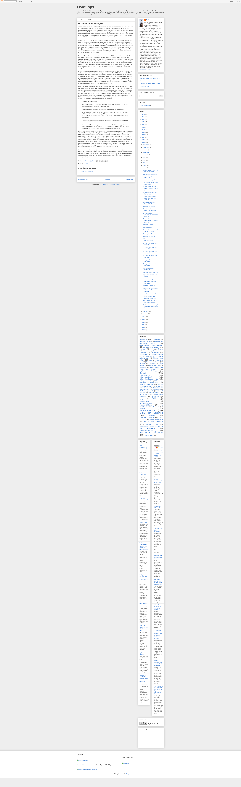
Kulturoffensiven (145, 375)
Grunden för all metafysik (150, 272)
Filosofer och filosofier (153, 361)
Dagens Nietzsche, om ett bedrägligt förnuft (150, 170)
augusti (145, 155)
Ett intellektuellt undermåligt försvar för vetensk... (150, 214)
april (144, 165)
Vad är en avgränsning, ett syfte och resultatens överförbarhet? (144, 546)
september (146, 152)
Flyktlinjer (85, 7)
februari (145, 311)
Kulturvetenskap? (146, 377)
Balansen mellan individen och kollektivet (150, 239)
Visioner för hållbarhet (151, 432)
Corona (160, 349)
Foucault (142, 363)
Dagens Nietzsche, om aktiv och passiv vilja (149, 297)
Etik (150, 360)
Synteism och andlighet (155, 419)
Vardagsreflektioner (146, 430)
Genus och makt (154, 365)
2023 (143, 122)
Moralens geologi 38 (149, 285)
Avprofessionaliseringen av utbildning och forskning (150, 175)
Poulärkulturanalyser (146, 403)
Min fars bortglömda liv (147, 391)
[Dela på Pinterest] (107, 161)
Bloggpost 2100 (147, 227)
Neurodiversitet (154, 393)
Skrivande (152, 415)
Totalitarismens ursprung (147, 426)
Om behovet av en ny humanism (149, 282)
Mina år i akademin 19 (149, 294)
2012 (143, 322)
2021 (143, 127)
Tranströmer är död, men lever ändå (150, 183)
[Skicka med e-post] (100, 161)
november (146, 147)
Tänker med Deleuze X (157, 507)
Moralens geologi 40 (149, 224)
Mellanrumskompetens (149, 279)
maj (144, 162)
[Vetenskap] (80, 769)
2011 (143, 324)
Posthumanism (145, 400)
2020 (143, 129)
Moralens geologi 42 (149, 180)
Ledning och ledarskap (146, 381)
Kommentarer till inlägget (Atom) (110, 184)
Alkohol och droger (145, 341)
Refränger (143, 408)
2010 (143, 327)
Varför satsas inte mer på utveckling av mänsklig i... (150, 306)
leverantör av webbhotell (91, 769)
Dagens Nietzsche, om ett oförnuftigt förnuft (150, 230)
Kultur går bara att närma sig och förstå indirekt (158, 607)
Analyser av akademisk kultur (151, 342)
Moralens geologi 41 (149, 206)
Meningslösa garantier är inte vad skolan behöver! (150, 289)
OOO (141, 398)
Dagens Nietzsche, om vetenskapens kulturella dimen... (150, 220)
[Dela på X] (104, 161)
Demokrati (155, 353)
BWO (152, 349)
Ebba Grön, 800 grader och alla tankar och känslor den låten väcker (144, 679)
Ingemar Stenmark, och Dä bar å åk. (150, 275)
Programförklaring (146, 405)
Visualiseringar (149, 435)
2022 (143, 124)
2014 (143, 317)
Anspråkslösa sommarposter (151, 345)
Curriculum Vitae (144, 86)
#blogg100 (143, 339)
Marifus (160, 384)
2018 (143, 134)
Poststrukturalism (144, 401)
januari (145, 314)
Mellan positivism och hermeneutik (144, 447)
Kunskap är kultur (148, 234)
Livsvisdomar (153, 382)
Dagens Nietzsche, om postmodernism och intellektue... (149, 198)
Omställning (155, 396)
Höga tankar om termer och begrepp (151, 368)
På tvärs (156, 406)
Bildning (142, 349)
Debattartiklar (146, 351)
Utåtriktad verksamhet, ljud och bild (150, 83)
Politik (154, 398)
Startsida (107, 180)
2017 (143, 137)
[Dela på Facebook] (106, 161)
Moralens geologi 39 (149, 236)
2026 (143, 114)
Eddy (148, 20)
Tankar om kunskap (153, 422)
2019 (143, 132)
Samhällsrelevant (147, 410)
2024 (143, 119)
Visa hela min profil (145, 69)
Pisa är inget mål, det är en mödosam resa (150, 301)
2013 (143, 319)
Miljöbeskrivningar (157, 389)
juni (144, 160)
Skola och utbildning (151, 413)
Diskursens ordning (157, 354)
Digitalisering (143, 354)
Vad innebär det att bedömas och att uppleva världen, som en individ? (158, 634)
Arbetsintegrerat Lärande (151, 347)
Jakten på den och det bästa (158, 556)
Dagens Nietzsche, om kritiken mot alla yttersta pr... (150, 188)
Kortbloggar (154, 371)
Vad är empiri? (144, 522)
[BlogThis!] (102, 161)
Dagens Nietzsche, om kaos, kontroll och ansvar (158, 663)
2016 (143, 140)
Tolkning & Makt (152, 424)
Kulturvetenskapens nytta (149, 379)
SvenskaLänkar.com (82, 765)
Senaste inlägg (83, 180)
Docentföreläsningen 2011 (149, 356)
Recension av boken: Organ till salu (149, 203)
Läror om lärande (146, 384)
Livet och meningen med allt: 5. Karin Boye (144, 628)
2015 (143, 142)
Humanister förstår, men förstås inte (150, 193)
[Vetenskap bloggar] (82, 760)
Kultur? (86, 163)
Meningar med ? (147, 386)
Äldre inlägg (129, 180)
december (146, 144)
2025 (143, 117)
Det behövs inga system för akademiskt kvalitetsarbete (158, 582)
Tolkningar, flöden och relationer (143, 474)
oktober (145, 150)
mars (145, 168)
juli (144, 157)
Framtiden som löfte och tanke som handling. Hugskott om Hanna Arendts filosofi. (158, 690)
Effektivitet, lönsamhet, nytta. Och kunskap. (149, 209)
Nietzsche (143, 394)
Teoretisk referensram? (144, 499)
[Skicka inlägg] (97, 161)
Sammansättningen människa (148, 268)
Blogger (128, 774)
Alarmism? (157, 339)
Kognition (142, 371)
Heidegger (143, 367)
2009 (143, 330)
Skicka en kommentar (87, 171)
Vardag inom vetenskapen (151, 427)
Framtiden (152, 363)
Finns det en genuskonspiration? (144, 603)
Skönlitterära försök (147, 417)
